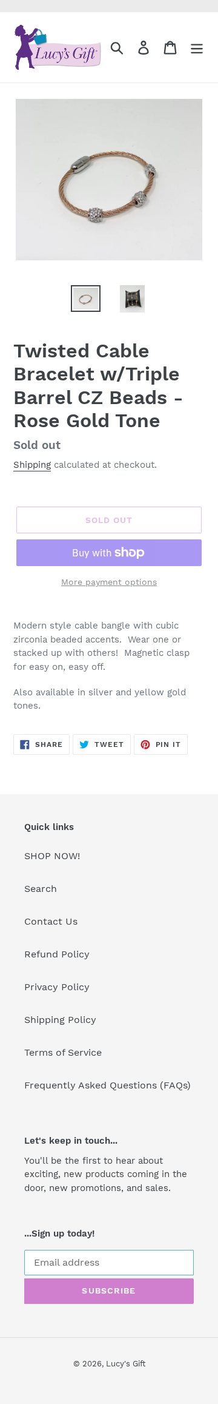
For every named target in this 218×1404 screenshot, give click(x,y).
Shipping (32, 464)
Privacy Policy (57, 987)
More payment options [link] (109, 582)
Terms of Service (63, 1052)
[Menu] (196, 47)
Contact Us (51, 921)
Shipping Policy (60, 1019)
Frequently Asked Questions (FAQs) (107, 1085)
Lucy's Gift (125, 1363)
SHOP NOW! (52, 856)
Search (40, 888)
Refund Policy (57, 954)
